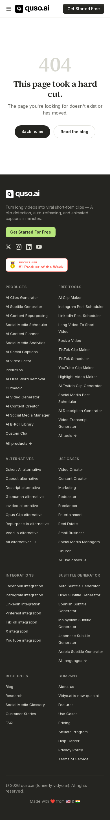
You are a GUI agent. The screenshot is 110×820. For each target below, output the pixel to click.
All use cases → (72, 560)
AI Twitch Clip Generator (80, 385)
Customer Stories (21, 713)
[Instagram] (18, 247)
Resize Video (69, 340)
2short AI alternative (23, 469)
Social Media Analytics (25, 342)
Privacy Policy (70, 750)
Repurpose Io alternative (27, 523)
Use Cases (68, 713)
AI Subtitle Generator (24, 306)
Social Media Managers (79, 542)
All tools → (67, 435)
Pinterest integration (23, 613)
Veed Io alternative (22, 532)
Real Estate (68, 523)
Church (65, 551)
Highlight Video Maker (77, 376)
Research (14, 695)
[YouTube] (39, 247)
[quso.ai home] (22, 194)
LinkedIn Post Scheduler (79, 315)
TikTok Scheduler (73, 358)
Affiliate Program (73, 732)
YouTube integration (23, 640)
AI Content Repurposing (27, 315)
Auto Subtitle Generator (79, 586)
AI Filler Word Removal (25, 379)
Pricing (64, 722)
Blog (9, 686)
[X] (8, 247)
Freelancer (68, 505)
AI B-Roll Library (20, 424)
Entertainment (70, 514)
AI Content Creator (22, 406)
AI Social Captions (22, 351)
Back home (32, 131)
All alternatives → (21, 542)
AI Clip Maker (70, 297)
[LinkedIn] (29, 247)
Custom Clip (16, 433)
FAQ (9, 722)
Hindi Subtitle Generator (79, 595)
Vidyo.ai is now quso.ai (78, 695)
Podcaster (67, 496)
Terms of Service (73, 759)
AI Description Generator (80, 410)
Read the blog (74, 131)
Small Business (71, 532)
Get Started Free (83, 8)
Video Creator (70, 469)
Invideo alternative (22, 505)
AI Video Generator (22, 397)
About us (66, 686)
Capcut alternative (22, 478)
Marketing (67, 487)
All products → (19, 443)
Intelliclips (14, 370)
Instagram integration (24, 595)
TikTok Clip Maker (74, 349)
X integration (17, 631)
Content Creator (72, 478)
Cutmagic (14, 388)
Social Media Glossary (25, 704)
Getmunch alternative (25, 496)
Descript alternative (23, 487)
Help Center (69, 741)
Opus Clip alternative (24, 514)
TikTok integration (21, 622)
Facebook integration (24, 586)
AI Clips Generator (22, 297)
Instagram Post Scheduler (81, 306)
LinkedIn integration (23, 604)
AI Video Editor (18, 361)
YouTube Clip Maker (76, 367)
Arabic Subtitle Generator (80, 651)
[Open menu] (8, 8)
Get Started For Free (30, 232)
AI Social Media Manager (28, 415)
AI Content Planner (22, 333)
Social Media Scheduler (26, 324)
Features (66, 704)
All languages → (72, 660)
